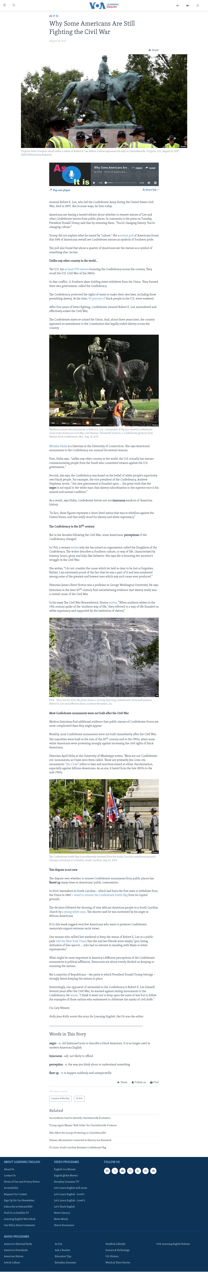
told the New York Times (71, 941)
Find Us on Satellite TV (16, 1213)
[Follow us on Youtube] (122, 1171)
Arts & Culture (12, 1262)
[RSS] (138, 1171)
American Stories (13, 1256)
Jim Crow (72, 764)
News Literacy (62, 1213)
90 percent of (96, 298)
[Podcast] (146, 1171)
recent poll (126, 235)
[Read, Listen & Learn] (198, 5)
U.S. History (112, 1256)
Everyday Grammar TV (66, 1182)
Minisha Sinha (58, 446)
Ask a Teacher (62, 1250)
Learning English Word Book (20, 1219)
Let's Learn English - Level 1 (69, 1194)
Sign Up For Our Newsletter (19, 1200)
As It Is (53, 16)
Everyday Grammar (65, 1262)
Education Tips (63, 1256)
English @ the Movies (66, 1175)
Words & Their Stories (117, 1262)
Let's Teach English (64, 1206)
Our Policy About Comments (19, 1225)
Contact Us (10, 1175)
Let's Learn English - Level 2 (69, 1200)
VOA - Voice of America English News (118, 172)
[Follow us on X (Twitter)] (115, 1171)
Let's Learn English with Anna (70, 1188)
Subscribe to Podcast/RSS (18, 1206)
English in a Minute (65, 1169)
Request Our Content (15, 1194)
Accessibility (11, 1188)
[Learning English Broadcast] (178, 5)
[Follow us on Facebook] (107, 1171)
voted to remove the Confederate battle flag (101, 895)
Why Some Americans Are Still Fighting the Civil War (128, 167)
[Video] (188, 5)
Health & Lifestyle (115, 1244)
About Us (9, 1169)
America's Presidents (16, 1250)
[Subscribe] (153, 1171)
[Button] (153, 50)
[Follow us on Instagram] (130, 1171)
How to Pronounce (64, 1225)
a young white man (74, 912)
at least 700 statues (77, 269)
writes (75, 547)
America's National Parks (18, 1244)
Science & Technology (117, 1250)
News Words (61, 1219)
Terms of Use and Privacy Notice (22, 1182)
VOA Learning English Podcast (173, 1244)
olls (53, 924)
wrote (74, 995)
